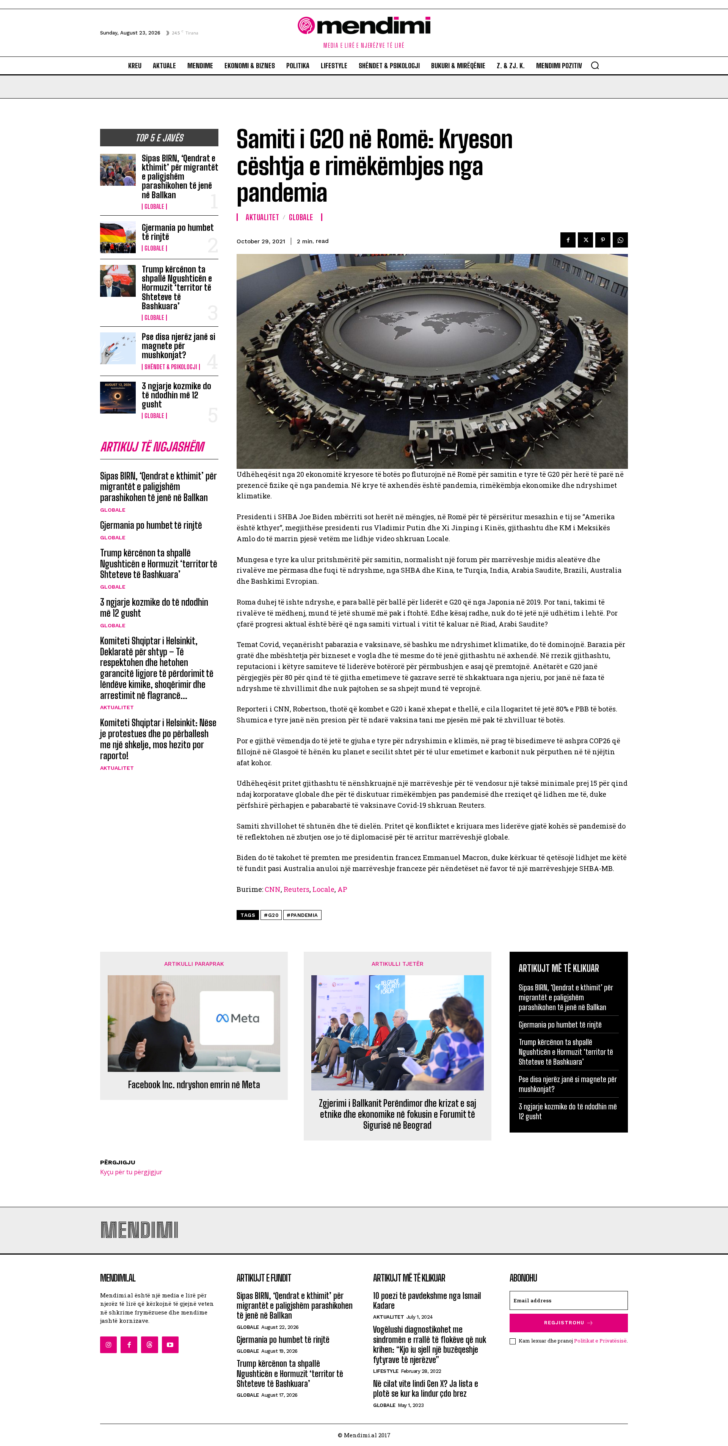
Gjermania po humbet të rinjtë (178, 232)
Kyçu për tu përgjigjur (131, 1172)
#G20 (271, 915)
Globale (154, 207)
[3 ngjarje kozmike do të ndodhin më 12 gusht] (118, 398)
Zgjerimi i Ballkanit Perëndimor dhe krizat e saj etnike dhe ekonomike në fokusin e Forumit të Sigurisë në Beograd (397, 1114)
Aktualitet (117, 707)
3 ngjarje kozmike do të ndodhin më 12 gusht (176, 395)
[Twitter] (585, 240)
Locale (323, 889)
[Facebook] (568, 240)
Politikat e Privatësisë (600, 1340)
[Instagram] (108, 1344)
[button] (595, 65)
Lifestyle (386, 1371)
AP (342, 889)
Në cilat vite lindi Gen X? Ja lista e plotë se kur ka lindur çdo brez (425, 1389)
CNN (273, 889)
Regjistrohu (564, 1322)
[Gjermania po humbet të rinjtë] (118, 237)
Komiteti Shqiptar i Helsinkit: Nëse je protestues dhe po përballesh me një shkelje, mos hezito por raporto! (158, 739)
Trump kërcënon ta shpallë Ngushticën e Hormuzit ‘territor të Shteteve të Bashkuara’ (177, 287)
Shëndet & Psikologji (170, 367)
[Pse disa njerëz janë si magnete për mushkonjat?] (118, 348)
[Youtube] (170, 1344)
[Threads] (149, 1344)
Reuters (296, 889)
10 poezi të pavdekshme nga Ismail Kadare (427, 1301)
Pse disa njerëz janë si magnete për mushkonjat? (178, 346)
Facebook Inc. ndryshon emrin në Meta (194, 1084)
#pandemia (302, 915)
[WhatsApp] (620, 240)
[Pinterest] (602, 240)
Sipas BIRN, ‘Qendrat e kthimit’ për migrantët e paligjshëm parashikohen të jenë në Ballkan (180, 176)
